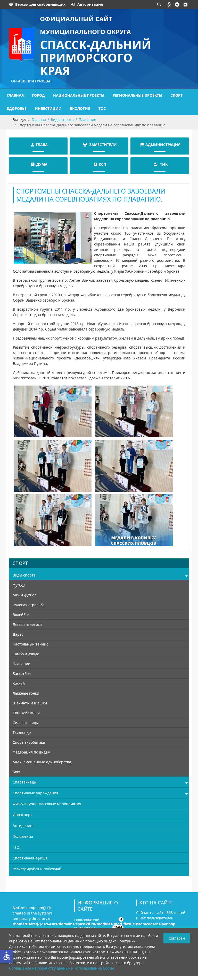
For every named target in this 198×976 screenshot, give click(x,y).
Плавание (21, 663)
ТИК (164, 164)
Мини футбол (24, 595)
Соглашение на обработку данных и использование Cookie (61, 968)
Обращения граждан (31, 81)
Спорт (176, 95)
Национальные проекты (78, 95)
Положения (23, 836)
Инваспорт (22, 814)
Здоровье (17, 108)
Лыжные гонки (26, 693)
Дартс (18, 634)
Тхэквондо (22, 732)
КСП (102, 164)
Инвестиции (48, 108)
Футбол (19, 585)
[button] (169, 4)
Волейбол (21, 614)
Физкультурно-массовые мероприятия (47, 803)
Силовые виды (26, 722)
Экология (80, 108)
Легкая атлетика (27, 624)
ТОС (102, 108)
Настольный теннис (30, 644)
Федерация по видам (31, 752)
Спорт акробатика (29, 742)
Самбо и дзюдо (26, 653)
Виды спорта (24, 575)
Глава (42, 144)
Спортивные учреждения (35, 792)
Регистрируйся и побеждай (37, 868)
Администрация (162, 144)
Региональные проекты (137, 95)
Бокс (17, 771)
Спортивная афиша (30, 858)
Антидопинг (23, 825)
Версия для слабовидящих (40, 4)
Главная (15, 95)
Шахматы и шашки (30, 703)
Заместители (103, 144)
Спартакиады (25, 782)
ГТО (16, 847)
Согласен (177, 938)
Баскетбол (22, 673)
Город (38, 95)
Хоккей (19, 683)
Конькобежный (26, 712)
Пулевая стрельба (29, 604)
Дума (41, 164)
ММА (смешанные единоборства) (42, 761)
